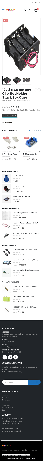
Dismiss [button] (33, 458)
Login (4, 410)
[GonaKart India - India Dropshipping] (10, 10)
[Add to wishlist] (19, 152)
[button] (30, 130)
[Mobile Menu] (4, 10)
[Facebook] (32, 2)
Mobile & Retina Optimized (11, 431)
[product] (6, 178)
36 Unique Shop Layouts (10, 424)
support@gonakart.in (9, 347)
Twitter (10, 357)
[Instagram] (39, 2)
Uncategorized (6, 152)
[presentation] (5, 46)
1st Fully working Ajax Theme (12, 421)
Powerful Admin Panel (10, 429)
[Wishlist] (30, 10)
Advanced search (8, 407)
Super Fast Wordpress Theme (12, 418)
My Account (6, 400)
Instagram (15, 357)
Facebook (5, 357)
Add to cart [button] (17, 140)
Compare (8, 122)
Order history (7, 405)
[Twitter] (35, 2)
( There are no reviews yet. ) (21, 101)
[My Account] (25, 10)
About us (5, 395)
